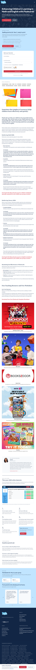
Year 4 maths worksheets (14, 646)
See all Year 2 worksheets (7, 46)
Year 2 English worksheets (22, 648)
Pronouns (27, 659)
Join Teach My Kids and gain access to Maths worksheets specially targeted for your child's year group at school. (16, 193)
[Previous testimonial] (3, 597)
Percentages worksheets (5, 653)
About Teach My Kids (22, 614)
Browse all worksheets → (24, 663)
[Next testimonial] (33, 597)
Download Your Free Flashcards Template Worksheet (16, 299)
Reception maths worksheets (6, 645)
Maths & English (24, 85)
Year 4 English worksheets (14, 649)
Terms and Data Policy (15, 64)
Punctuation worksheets (14, 660)
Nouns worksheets (11, 656)
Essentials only (30, 667)
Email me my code (17, 71)
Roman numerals (18, 662)
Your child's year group (7, 60)
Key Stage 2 (19, 85)
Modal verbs (3, 660)
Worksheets (28, 85)
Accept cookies (23, 667)
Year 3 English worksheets (5, 649)
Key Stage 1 (15, 85)
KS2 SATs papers (4, 659)
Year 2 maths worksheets (23, 645)
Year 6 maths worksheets (5, 648)
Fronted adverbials (27, 655)
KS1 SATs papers (10, 659)
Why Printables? (22, 616)
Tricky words (9, 663)
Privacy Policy (4, 631)
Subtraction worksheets (28, 653)
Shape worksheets (13, 655)
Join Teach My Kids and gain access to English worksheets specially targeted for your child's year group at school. (17, 257)
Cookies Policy (21, 64)
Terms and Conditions (5, 629)
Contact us (3, 635)
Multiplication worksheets (5, 652)
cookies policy (11, 668)
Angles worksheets (22, 660)
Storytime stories (5, 634)
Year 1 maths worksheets (15, 645)
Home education (4, 632)
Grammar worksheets (20, 655)
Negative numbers (24, 662)
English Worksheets (22, 620)
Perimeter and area (4, 662)
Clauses (18, 659)
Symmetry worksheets (29, 660)
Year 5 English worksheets (22, 649)
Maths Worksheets (22, 619)
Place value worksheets (13, 653)
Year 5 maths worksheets (22, 646)
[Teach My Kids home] (3, 2)
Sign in (22, 75)
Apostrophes (8, 660)
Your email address (6, 56)
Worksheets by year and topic (7, 643)
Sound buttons (4, 663)
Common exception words (16, 663)
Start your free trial (7, 20)
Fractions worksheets (20, 652)
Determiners (31, 659)
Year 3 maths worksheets (5, 646)
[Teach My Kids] (4, 613)
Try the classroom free (13, 470)
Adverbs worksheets (5, 656)
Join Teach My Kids (5, 628)
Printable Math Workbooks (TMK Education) (26, 630)
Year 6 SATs (14, 659)
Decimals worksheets (28, 652)
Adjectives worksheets (25, 656)
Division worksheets (13, 652)
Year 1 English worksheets (14, 648)
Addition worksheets (21, 653)
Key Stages (3, 85)
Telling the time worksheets (6, 655)
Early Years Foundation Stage (9, 85)
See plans (14, 20)
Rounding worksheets (11, 662)
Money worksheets (31, 662)
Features (20, 617)
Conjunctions (23, 659)
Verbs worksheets (18, 656)
